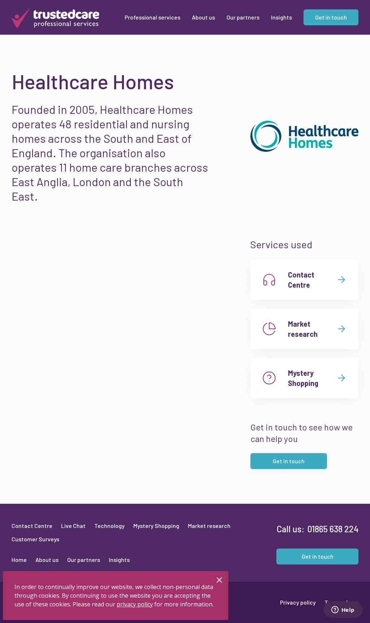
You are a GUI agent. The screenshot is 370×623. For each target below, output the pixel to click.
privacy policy (135, 604)
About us (47, 559)
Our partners (83, 559)
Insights (119, 559)
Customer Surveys (35, 539)
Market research (209, 525)
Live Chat (73, 525)
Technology (109, 525)
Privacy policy (298, 602)
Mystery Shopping (156, 525)
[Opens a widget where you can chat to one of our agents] (343, 610)
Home (19, 559)
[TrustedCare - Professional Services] (55, 17)
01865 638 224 (332, 529)
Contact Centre (32, 525)
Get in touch (289, 460)
